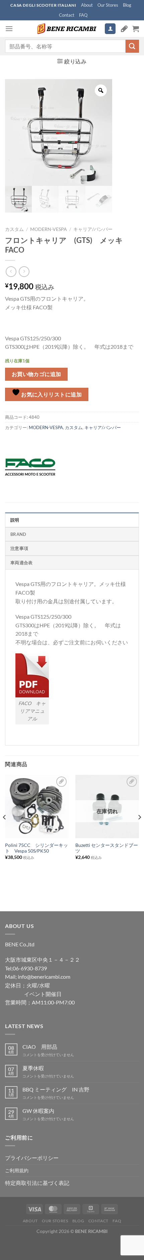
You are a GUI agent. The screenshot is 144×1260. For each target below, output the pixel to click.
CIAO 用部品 (39, 1046)
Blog (127, 5)
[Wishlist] (124, 28)
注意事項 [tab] (19, 548)
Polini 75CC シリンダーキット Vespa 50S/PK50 (36, 848)
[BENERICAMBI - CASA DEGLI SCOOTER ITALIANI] (65, 29)
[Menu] (9, 28)
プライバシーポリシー (32, 1158)
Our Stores (107, 5)
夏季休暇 (33, 1068)
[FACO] (30, 467)
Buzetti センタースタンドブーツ (106, 848)
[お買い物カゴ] (135, 28)
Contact (66, 15)
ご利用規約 (16, 1170)
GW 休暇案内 (38, 1111)
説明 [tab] (14, 520)
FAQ (83, 15)
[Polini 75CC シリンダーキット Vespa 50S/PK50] (37, 806)
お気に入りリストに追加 (51, 394)
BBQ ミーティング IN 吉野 (55, 1089)
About (87, 5)
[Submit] (132, 46)
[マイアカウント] (110, 28)
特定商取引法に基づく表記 (37, 1183)
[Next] (139, 830)
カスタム (14, 229)
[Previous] (4, 830)
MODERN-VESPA (48, 229)
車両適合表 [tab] (21, 562)
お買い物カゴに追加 (36, 374)
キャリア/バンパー (93, 229)
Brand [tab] (18, 534)
